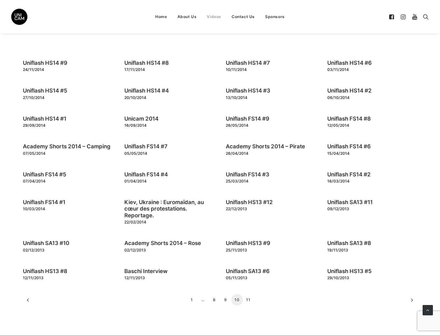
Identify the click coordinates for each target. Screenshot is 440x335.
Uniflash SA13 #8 (349, 243)
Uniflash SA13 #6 (248, 271)
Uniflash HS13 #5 (349, 271)
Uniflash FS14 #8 (349, 118)
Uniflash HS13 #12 (249, 202)
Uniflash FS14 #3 (247, 174)
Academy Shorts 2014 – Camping (66, 146)
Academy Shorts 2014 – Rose (162, 243)
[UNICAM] (35, 17)
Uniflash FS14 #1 (44, 202)
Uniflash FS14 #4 (146, 174)
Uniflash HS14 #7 (248, 63)
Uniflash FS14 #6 (349, 146)
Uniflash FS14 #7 (145, 146)
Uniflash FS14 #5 (44, 174)
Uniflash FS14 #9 (247, 118)
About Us (187, 16)
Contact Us (243, 16)
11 (248, 299)
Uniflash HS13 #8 (45, 271)
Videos (214, 16)
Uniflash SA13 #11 (350, 202)
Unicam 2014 (141, 118)
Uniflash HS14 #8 (146, 63)
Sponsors (275, 16)
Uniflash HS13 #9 (248, 243)
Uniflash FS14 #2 (349, 174)
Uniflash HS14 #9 (45, 63)
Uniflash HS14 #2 (349, 90)
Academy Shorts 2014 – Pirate (265, 146)
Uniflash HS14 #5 (45, 90)
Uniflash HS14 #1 (44, 118)
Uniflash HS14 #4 (146, 90)
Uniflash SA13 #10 (46, 243)
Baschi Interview (145, 271)
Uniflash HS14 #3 (248, 90)
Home (161, 16)
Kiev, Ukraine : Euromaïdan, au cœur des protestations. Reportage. (164, 209)
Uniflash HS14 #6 (349, 63)
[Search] (424, 17)
